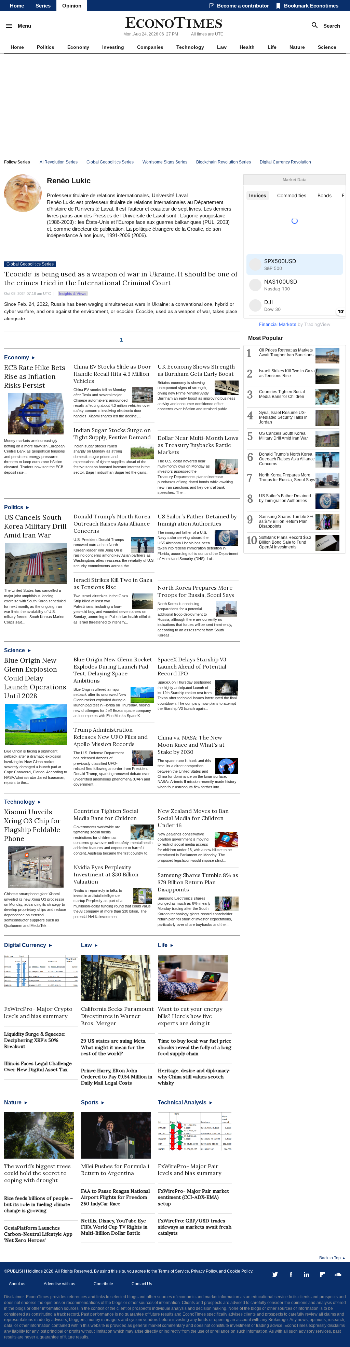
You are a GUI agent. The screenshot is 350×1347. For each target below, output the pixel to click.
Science (327, 47)
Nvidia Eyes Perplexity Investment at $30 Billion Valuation (105, 874)
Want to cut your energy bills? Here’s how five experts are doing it (190, 1016)
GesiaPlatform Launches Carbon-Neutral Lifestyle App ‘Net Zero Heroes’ (38, 1234)
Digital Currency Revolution (285, 162)
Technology (190, 47)
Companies (150, 47)
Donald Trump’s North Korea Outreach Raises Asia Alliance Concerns (111, 523)
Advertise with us (59, 1283)
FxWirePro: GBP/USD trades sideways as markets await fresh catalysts (194, 1227)
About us (17, 1283)
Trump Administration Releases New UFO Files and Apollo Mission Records (110, 736)
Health (247, 47)
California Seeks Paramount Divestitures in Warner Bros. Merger (117, 1016)
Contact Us (142, 1283)
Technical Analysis (183, 1102)
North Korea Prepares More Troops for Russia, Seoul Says (196, 591)
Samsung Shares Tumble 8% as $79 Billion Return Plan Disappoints (198, 882)
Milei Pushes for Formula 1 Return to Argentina (115, 1170)
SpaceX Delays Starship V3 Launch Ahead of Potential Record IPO (192, 666)
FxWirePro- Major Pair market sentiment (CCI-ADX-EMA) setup (193, 1197)
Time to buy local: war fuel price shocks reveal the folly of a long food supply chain (194, 1047)
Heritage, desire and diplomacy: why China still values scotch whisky (194, 1076)
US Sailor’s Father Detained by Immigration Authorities (197, 520)
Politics (45, 47)
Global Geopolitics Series (110, 162)
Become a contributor (243, 6)
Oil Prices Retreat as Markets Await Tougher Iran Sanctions (286, 352)
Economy (78, 47)
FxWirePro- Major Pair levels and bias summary (189, 1170)
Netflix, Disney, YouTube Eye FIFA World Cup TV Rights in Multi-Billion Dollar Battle (114, 1227)
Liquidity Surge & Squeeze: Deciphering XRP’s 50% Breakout (34, 1040)
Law (222, 47)
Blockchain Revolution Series (223, 162)
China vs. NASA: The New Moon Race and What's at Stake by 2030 (191, 744)
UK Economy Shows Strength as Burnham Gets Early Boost (196, 370)
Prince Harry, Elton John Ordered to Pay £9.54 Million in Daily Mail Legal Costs (116, 1076)
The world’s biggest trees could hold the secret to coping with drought (37, 1173)
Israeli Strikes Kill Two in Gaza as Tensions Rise (112, 583)
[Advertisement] (175, 105)
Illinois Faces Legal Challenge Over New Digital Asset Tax (38, 1066)
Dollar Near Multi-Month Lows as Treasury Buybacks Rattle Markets (198, 445)
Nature (297, 47)
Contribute (103, 1283)
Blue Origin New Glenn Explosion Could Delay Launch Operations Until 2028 (35, 678)
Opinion (71, 6)
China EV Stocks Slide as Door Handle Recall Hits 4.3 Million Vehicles (112, 373)
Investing (113, 47)
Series (43, 6)
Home (17, 6)
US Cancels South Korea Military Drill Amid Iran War (35, 526)
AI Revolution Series (59, 162)
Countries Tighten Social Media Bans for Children (105, 814)
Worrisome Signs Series (165, 162)
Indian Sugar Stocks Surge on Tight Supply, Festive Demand (112, 434)
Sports (90, 1102)
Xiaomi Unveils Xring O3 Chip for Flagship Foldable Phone (32, 825)
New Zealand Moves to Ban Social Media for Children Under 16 (193, 818)
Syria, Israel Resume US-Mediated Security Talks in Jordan (283, 417)
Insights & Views (72, 293)
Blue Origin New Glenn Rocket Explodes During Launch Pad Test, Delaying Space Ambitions (112, 670)
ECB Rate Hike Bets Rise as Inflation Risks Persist (34, 376)
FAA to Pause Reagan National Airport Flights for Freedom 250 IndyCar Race (115, 1197)
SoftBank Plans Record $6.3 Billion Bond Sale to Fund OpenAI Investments (285, 542)
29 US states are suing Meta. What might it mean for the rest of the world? (113, 1047)
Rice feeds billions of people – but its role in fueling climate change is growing (38, 1204)
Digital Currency (26, 945)
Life (272, 47)
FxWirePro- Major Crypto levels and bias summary (38, 1012)
